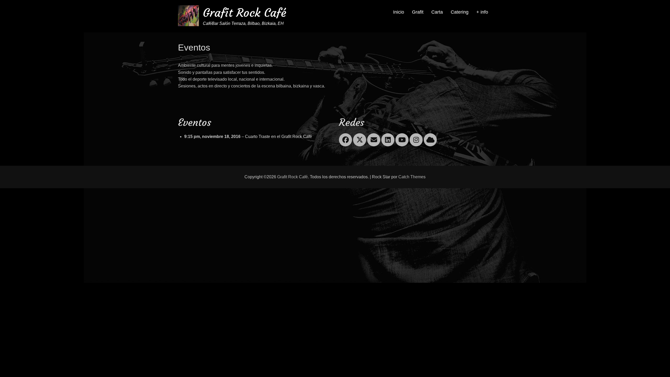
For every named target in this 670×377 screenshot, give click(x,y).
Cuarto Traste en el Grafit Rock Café (278, 136)
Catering (459, 12)
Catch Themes (412, 177)
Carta (437, 12)
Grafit (417, 12)
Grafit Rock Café (244, 12)
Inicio (398, 12)
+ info (482, 12)
